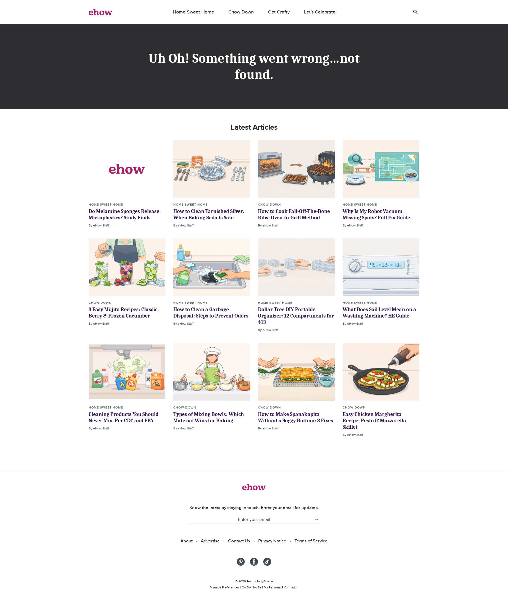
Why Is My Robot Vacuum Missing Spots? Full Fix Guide (376, 214)
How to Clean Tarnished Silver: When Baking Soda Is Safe (208, 214)
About (186, 541)
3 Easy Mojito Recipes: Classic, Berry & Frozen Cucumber (124, 312)
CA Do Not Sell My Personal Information (270, 587)
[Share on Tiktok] (267, 562)
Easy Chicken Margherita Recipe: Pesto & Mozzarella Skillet (374, 420)
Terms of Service (311, 541)
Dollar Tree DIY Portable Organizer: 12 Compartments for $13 (296, 315)
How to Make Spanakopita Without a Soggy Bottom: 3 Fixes (295, 417)
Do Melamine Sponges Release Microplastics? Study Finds (124, 214)
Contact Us (239, 541)
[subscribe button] (316, 519)
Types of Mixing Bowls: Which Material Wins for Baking (208, 417)
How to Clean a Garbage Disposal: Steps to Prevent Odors (210, 312)
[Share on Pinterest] (241, 562)
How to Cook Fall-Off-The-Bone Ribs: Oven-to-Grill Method (294, 214)
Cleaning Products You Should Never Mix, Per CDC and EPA (123, 417)
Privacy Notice (272, 541)
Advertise (210, 541)
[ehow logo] (100, 11)
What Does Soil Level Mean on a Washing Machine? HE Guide (379, 312)
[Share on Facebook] (254, 562)
